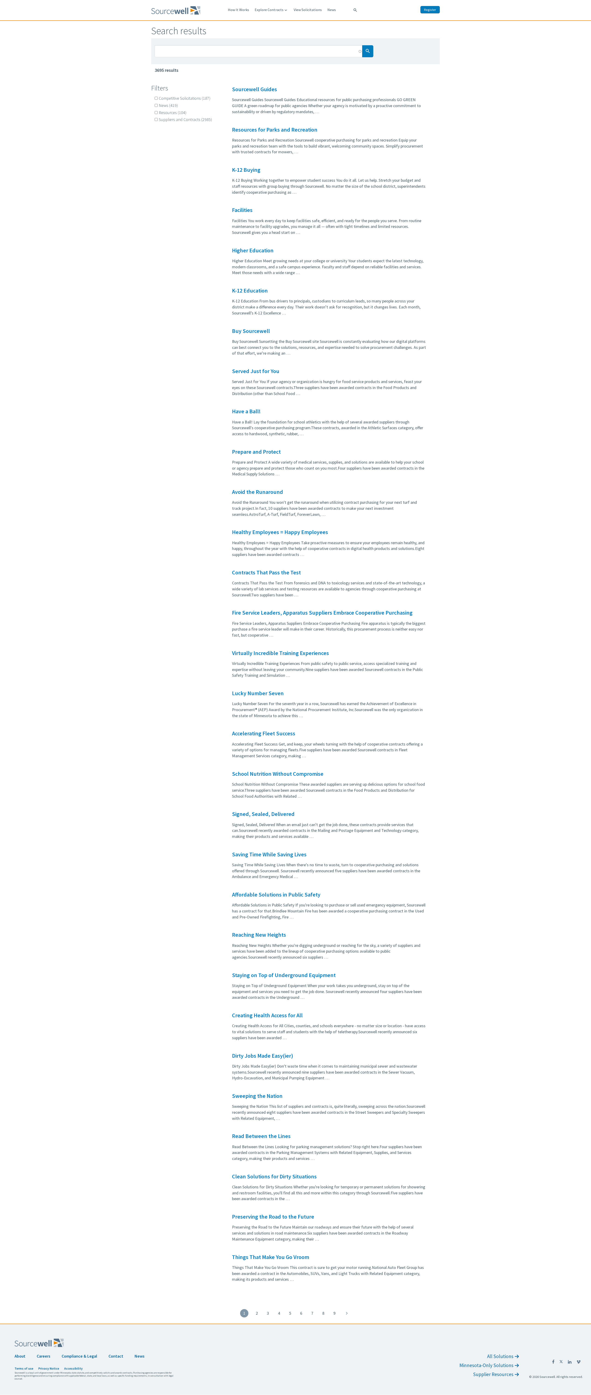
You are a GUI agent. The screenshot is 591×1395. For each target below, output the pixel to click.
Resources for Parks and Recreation (274, 129)
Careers (43, 1356)
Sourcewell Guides (254, 89)
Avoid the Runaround (257, 491)
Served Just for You (255, 371)
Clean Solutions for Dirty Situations (274, 1176)
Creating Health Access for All (267, 1015)
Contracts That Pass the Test (266, 572)
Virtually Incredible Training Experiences (280, 653)
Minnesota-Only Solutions (486, 1365)
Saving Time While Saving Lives (269, 854)
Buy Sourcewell (251, 331)
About (20, 1356)
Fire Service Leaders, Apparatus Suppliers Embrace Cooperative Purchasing (322, 612)
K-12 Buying (246, 169)
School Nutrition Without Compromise (277, 773)
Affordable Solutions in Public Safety (276, 894)
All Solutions (500, 1356)
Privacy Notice (48, 1368)
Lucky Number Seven (258, 693)
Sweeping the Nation (257, 1095)
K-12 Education (250, 290)
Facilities (242, 210)
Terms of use (24, 1368)
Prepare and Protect (256, 451)
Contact (116, 1356)
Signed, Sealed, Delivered (263, 814)
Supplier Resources (493, 1374)
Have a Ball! (246, 411)
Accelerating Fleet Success (263, 733)
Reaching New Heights (259, 934)
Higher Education (253, 250)
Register (430, 10)
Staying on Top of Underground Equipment (284, 975)
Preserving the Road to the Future (273, 1216)
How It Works (238, 9)
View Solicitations (308, 9)
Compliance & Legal (79, 1356)
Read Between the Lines (261, 1136)
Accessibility (73, 1368)
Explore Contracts (271, 9)
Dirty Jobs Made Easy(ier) (262, 1055)
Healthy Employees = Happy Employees (280, 532)
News (331, 9)
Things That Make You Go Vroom (270, 1257)
